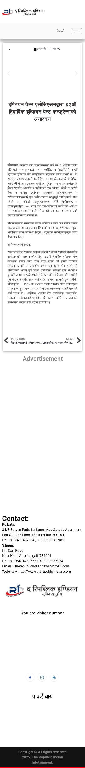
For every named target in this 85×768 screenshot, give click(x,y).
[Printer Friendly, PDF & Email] (66, 310)
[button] (8, 73)
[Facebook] (30, 677)
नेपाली (61, 31)
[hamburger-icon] (77, 31)
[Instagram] (42, 677)
